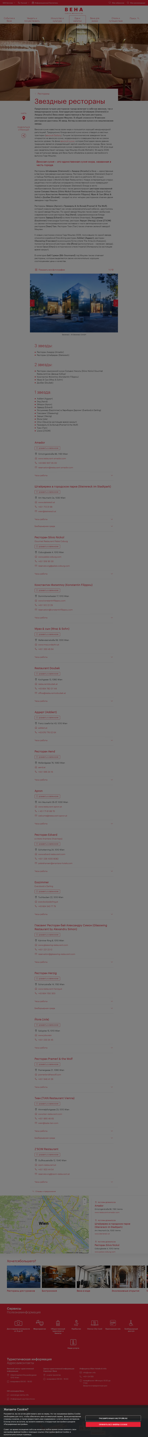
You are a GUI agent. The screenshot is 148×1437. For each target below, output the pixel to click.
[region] (74, 1421)
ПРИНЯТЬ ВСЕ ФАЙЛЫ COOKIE (113, 1424)
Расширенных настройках (113, 1418)
